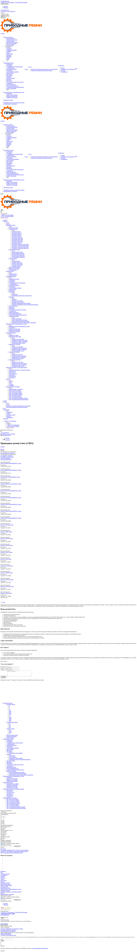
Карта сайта (3, 880)
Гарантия (3, 877)
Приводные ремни (13, 227)
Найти (2, 940)
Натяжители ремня (13, 335)
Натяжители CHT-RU (17, 354)
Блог (2, 872)
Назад (7, 222)
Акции (2, 879)
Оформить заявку (5, 15)
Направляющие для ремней (15, 389)
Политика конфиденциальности (8, 930)
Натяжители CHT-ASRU (18, 339)
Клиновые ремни (16, 231)
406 (4, 602)
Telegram (5, 6)
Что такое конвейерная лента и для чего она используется (15, 850)
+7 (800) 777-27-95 (7, 2)
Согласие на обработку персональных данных (12, 928)
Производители (13, 273)
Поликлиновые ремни (17, 252)
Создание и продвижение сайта (8, 934)
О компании (9, 412)
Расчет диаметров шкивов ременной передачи (12, 852)
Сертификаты (4, 875)
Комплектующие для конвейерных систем (19, 326)
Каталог (8, 223)
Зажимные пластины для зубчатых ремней (19, 370)
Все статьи (3, 848)
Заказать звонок (4, 3)
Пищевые (14, 299)
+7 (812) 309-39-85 (20, 2)
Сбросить (8, 840)
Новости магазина (6, 844)
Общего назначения (17, 318)
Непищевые (15, 294)
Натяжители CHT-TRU (17, 362)
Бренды (11, 381)
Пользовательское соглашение (8, 931)
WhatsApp (5, 7)
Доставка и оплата (5, 873)
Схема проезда (4, 923)
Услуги (8, 404)
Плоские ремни (4, 886)
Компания (3, 871)
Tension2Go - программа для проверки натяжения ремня (14, 851)
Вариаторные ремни (5, 884)
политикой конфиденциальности (40, 948)
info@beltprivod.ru (5, 1)
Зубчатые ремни (16, 261)
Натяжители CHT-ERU (17, 347)
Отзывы (2, 876)
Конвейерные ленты (14, 279)
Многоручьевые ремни (6, 885)
